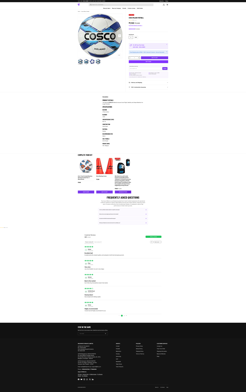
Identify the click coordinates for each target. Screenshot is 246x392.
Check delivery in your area (133, 66)
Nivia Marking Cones (101, 176)
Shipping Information (162, 351)
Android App (86, 374)
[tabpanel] (123, 123)
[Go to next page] (127, 316)
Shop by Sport (106, 8)
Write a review (153, 236)
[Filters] (151, 242)
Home (79, 11)
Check (164, 68)
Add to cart (155, 57)
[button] (167, 4)
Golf (117, 359)
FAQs (158, 356)
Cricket (117, 346)
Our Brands (162, 387)
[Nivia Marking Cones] (104, 166)
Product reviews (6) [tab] (89, 242)
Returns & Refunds (161, 353)
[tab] (105, 96)
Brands (124, 8)
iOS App (80, 374)
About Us (161, 1)
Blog (167, 387)
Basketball (118, 361)
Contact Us (159, 346)
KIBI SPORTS (83, 387)
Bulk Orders (140, 8)
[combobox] (121, 4)
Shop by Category (116, 8)
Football (118, 348)
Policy (166, 1)
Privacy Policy (139, 346)
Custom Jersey (131, 8)
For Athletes (84, 376)
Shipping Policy (139, 351)
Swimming (118, 356)
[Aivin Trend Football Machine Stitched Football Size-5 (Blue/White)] (86, 166)
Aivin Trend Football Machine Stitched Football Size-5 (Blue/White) (85, 177)
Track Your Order (161, 348)
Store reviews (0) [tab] (98, 242)
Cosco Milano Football (85, 11)
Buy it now (148, 61)
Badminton (118, 351)
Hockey (118, 353)
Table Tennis (119, 364)
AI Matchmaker (93, 374)
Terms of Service (140, 353)
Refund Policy (139, 348)
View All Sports (119, 366)
